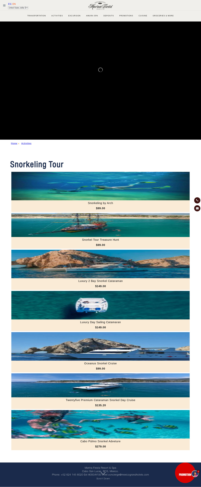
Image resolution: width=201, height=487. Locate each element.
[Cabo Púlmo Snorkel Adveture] (100, 438)
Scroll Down (103, 479)
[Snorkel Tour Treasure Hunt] (100, 236)
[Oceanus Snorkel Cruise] (100, 360)
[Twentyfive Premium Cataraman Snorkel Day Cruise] (100, 396)
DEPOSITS (109, 16)
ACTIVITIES (57, 16)
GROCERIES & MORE (163, 16)
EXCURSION (74, 16)
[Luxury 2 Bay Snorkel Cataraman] (100, 277)
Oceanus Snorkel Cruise (100, 363)
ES (10, 4)
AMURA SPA (92, 16)
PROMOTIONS (126, 16)
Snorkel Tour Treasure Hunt (100, 239)
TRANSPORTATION (36, 16)
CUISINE (143, 16)
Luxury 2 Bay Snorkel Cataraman (100, 280)
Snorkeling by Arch (100, 203)
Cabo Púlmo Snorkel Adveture (100, 441)
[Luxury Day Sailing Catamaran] (100, 319)
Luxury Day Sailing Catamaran (100, 322)
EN (14, 4)
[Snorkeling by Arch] (100, 199)
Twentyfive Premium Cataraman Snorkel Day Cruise (100, 400)
